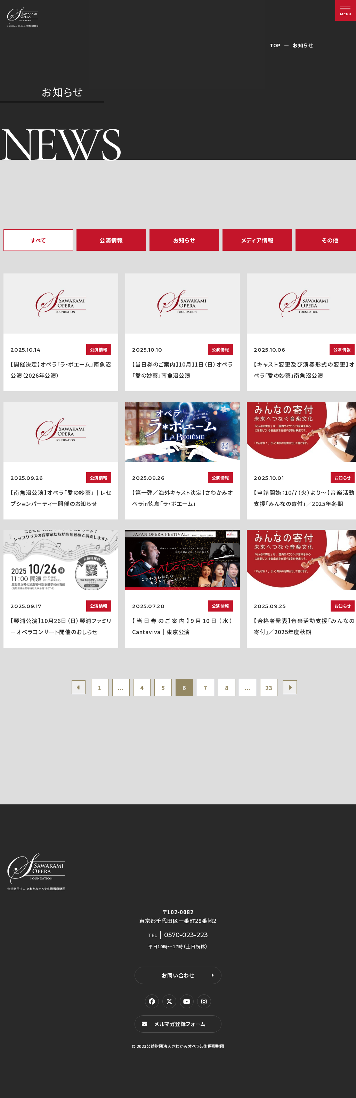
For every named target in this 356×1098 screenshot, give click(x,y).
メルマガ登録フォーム (180, 1023)
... (121, 687)
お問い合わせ (178, 975)
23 (268, 687)
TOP (275, 45)
